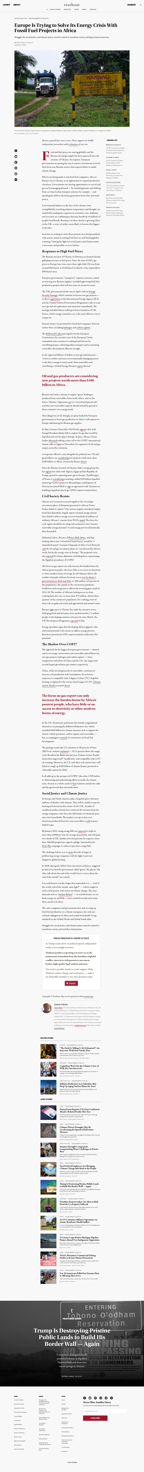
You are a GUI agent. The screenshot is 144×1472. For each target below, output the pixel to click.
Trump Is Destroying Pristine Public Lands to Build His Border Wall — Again (79, 1185)
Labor (76, 9)
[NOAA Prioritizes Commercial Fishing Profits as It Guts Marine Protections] (48, 1258)
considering (63, 458)
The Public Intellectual (42, 1429)
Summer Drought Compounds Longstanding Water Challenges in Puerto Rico (79, 1149)
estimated (64, 751)
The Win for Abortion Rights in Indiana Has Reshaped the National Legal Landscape (115, 150)
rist (76, 1139)
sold (88, 821)
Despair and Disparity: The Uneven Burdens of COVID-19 (44, 1411)
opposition (55, 299)
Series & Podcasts (19, 1449)
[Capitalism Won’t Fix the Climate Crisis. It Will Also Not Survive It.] (48, 1069)
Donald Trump (55, 9)
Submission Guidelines (65, 1422)
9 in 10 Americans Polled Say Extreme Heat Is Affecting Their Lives (79, 1274)
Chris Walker (65, 1281)
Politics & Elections (19, 1428)
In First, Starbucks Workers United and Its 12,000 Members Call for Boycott (114, 163)
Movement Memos (44, 1434)
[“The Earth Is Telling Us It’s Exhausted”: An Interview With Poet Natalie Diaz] (48, 1051)
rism (71, 1229)
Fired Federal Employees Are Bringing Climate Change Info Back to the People (78, 1167)
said (44, 549)
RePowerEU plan (54, 333)
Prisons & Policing (19, 1433)
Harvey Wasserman (67, 1094)
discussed (53, 440)
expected (82, 831)
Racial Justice (18, 1437)
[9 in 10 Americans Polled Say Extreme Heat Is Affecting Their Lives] (48, 1276)
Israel (84, 9)
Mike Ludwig (65, 1194)
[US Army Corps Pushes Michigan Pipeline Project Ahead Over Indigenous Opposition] (48, 1241)
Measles (93, 9)
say (69, 402)
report (80, 366)
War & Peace (17, 1445)
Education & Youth (19, 1408)
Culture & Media (18, 1400)
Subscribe (64, 1418)
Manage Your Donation (65, 1409)
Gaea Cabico (65, 1230)
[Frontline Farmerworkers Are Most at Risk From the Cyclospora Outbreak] (48, 1205)
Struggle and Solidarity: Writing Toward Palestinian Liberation (44, 1402)
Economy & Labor (19, 1404)
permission (89, 996)
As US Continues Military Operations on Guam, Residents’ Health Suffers (78, 1221)
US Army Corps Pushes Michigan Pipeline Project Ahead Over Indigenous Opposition (79, 1239)
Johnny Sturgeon (66, 1265)
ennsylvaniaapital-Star (76, 1119)
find (74, 783)
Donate (131, 4)
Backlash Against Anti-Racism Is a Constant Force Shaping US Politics (114, 175)
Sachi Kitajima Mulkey (68, 1140)
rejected (49, 556)
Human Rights (18, 1416)
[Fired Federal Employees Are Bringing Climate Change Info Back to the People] (48, 1169)
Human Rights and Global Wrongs (44, 1418)
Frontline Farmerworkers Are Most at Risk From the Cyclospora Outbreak (79, 1203)
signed (82, 429)
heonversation (73, 1159)
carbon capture (83, 327)
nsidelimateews (78, 1265)
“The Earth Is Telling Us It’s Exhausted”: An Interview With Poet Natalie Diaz (80, 1049)
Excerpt (62, 1045)
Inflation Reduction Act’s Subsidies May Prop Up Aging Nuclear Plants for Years (78, 1085)
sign (69, 486)
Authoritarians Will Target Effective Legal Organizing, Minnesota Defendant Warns (115, 213)
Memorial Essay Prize (68, 1436)
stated (82, 520)
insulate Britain (65, 894)
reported (74, 620)
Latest (6, 4)
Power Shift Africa (77, 537)
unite (70, 852)
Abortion (67, 9)
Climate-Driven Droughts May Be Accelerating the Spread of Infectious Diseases (76, 1130)
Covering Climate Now (44, 1449)
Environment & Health (38, 18)
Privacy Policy (65, 1432)
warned (63, 737)
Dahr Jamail (65, 1058)
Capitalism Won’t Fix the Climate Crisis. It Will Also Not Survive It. (79, 1067)
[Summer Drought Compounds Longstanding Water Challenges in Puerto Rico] (48, 1150)
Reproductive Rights (20, 1441)
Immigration (17, 1420)
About (16, 4)
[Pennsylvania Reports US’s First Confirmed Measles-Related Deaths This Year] (48, 1112)
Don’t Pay (46, 846)
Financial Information (67, 1428)
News (61, 1106)
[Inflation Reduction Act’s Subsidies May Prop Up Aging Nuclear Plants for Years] (48, 1087)
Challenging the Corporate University (45, 1443)
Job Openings (66, 1447)
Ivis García (64, 1159)
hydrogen (67, 327)
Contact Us (65, 1451)
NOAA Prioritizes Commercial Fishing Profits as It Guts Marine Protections (78, 1256)
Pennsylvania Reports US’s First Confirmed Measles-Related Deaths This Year (79, 1110)
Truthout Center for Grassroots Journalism (67, 1441)
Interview (63, 1063)
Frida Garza (65, 1212)
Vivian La (64, 1247)
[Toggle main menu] (140, 5)
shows (83, 461)
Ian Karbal (64, 1119)
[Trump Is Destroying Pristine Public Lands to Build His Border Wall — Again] (48, 1187)
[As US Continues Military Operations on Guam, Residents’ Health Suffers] (48, 1223)
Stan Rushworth (74, 1058)
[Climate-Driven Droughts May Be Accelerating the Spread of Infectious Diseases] (48, 1130)
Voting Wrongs (43, 1439)
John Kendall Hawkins (68, 1076)
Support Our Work (67, 1414)
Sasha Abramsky (66, 1176)
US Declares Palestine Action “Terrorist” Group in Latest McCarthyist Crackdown (115, 188)
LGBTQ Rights (18, 1424)
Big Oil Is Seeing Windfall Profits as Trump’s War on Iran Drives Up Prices (115, 200)
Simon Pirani (21, 42)
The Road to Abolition (42, 1424)
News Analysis (20, 18)
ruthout (29, 43)
